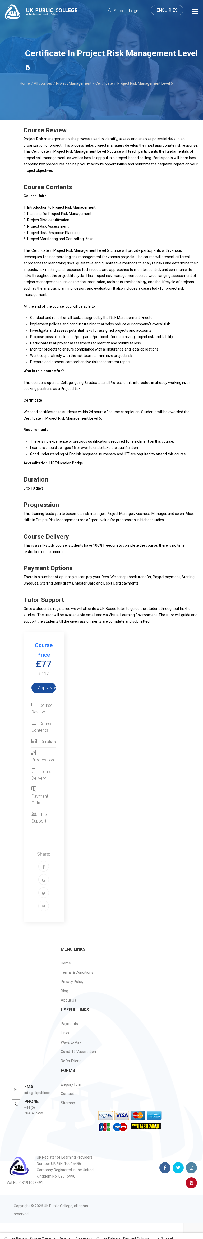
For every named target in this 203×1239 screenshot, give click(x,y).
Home (66, 963)
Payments (69, 1024)
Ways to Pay (71, 1042)
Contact (67, 1094)
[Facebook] (43, 866)
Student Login (126, 10)
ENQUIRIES (167, 10)
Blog (64, 991)
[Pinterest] (43, 906)
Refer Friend (71, 1061)
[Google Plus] (43, 879)
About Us (68, 1000)
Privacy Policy (72, 982)
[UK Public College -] (41, 13)
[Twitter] (43, 892)
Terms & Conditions (77, 972)
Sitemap (68, 1103)
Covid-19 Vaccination (78, 1051)
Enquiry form (71, 1084)
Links (65, 1033)
